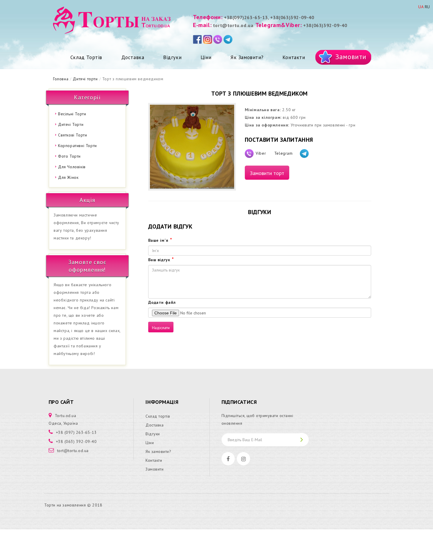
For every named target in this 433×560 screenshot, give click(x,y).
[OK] (304, 439)
